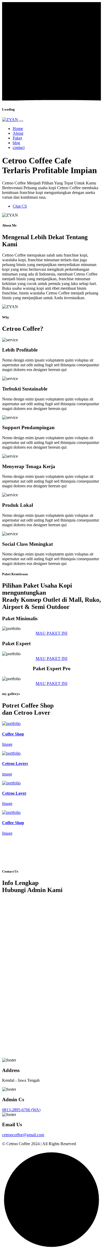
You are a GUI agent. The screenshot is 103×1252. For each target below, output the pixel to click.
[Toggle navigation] (21, 121)
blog (16, 143)
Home (18, 128)
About (18, 133)
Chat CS (20, 206)
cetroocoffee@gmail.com (23, 1135)
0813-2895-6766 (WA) (21, 1110)
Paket (17, 138)
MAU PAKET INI (51, 633)
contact (19, 147)
